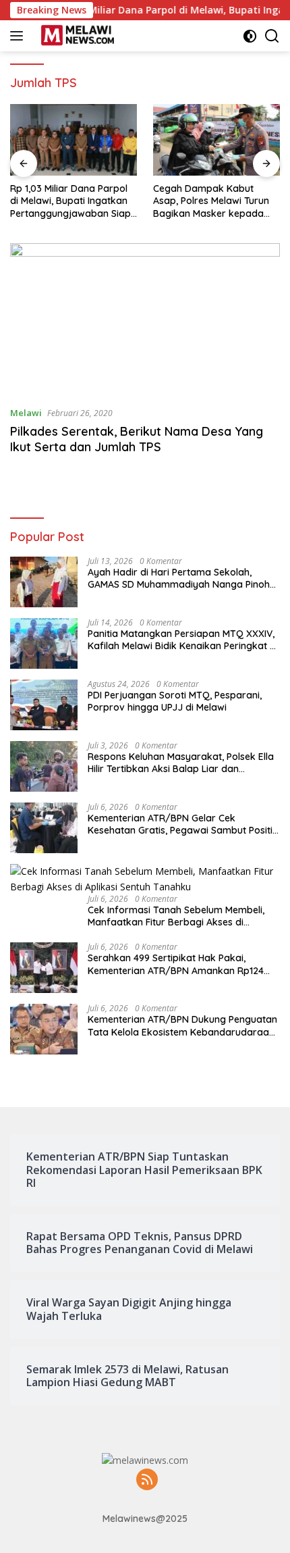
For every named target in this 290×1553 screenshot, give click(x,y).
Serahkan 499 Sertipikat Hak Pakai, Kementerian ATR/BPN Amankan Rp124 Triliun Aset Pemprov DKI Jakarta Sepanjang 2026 (176, 964)
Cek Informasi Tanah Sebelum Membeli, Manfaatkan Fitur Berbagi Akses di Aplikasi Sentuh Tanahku (176, 916)
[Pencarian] (272, 36)
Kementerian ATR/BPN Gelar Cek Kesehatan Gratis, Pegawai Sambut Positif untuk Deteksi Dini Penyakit (182, 824)
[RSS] (147, 1480)
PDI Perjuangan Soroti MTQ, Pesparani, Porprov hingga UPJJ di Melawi (175, 701)
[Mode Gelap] (250, 36)
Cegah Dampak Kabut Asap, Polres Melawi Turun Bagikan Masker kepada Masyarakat (211, 201)
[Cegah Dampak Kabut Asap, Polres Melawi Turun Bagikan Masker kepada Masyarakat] (216, 140)
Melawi (26, 413)
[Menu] (19, 35)
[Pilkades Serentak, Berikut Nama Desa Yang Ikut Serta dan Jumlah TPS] (145, 319)
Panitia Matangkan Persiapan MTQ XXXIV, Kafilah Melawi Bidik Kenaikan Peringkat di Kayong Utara (183, 640)
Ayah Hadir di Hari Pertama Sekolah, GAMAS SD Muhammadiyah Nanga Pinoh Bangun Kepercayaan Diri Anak (179, 578)
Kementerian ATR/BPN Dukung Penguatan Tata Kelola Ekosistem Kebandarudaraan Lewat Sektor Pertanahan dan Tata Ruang (183, 1025)
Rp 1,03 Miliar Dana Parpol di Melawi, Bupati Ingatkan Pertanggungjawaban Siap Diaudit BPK (70, 201)
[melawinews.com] (76, 35)
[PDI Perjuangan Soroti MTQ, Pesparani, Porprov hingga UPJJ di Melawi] (44, 705)
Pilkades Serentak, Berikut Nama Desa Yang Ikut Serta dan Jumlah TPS (136, 439)
